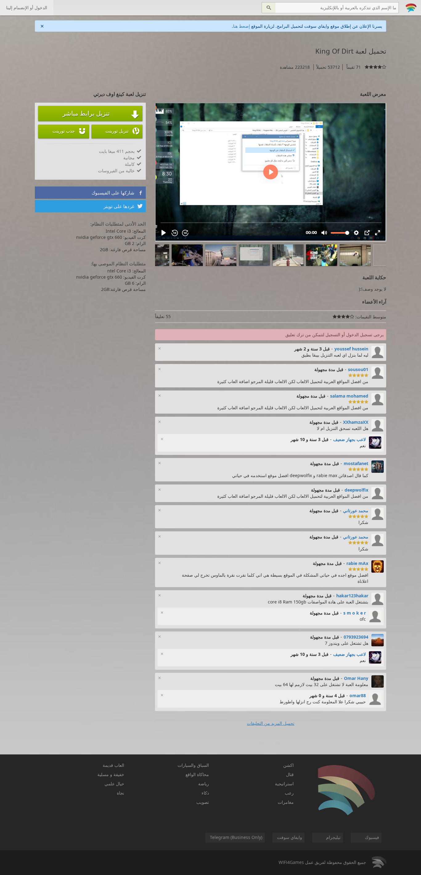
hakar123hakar (352, 596)
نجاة (120, 793)
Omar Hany (356, 678)
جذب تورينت (69, 131)
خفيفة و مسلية (110, 774)
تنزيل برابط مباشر (101, 114)
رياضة (203, 784)
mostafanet (356, 463)
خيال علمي (114, 784)
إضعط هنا (241, 26)
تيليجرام (333, 837)
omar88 (357, 695)
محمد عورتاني (355, 510)
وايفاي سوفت (289, 837)
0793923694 (356, 637)
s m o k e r (354, 613)
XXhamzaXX (355, 422)
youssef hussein (351, 349)
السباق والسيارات (193, 765)
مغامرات (286, 802)
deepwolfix (356, 490)
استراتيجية (284, 784)
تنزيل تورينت (122, 131)
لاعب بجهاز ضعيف (349, 439)
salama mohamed (349, 396)
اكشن (288, 765)
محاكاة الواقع (197, 774)
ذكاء (205, 793)
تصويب (202, 802)
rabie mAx (357, 563)
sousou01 (358, 369)
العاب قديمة (113, 765)
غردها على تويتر (123, 206)
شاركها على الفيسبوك (117, 193)
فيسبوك (372, 837)
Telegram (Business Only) (236, 837)
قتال (290, 774)
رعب (289, 793)
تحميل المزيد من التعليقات (270, 723)
